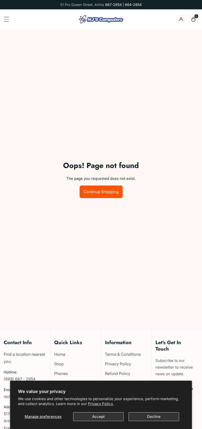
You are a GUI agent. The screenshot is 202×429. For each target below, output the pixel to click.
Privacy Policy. (101, 403)
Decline (154, 416)
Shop (59, 363)
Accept (98, 416)
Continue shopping (101, 191)
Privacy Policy (118, 363)
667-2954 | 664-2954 (123, 4)
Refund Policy (117, 373)
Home (59, 354)
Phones (61, 373)
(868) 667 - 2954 (19, 378)
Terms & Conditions (123, 354)
